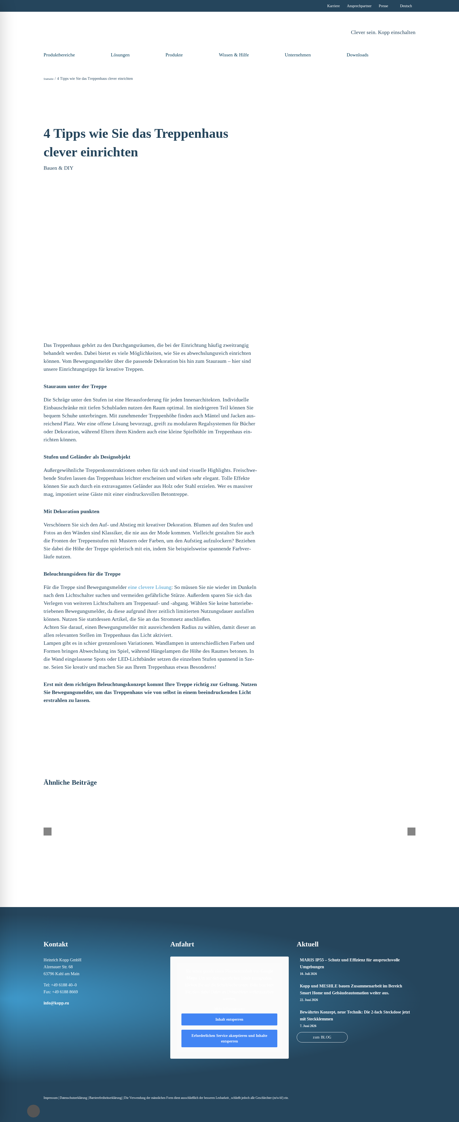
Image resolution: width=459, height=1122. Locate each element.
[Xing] (65, 1013)
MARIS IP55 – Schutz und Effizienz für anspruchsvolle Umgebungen (350, 963)
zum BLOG (322, 1037)
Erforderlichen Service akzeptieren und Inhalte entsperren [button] (229, 1038)
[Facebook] (45, 1013)
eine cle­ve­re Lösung (149, 587)
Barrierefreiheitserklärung (105, 1098)
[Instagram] (52, 1013)
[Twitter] (72, 1013)
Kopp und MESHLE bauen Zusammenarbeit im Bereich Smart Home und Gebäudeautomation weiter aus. (351, 989)
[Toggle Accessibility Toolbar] (33, 1111)
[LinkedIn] (59, 1013)
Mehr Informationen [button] (229, 1009)
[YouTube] (79, 1013)
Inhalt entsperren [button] (229, 1019)
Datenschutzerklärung (73, 1098)
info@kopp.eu (56, 1003)
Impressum (51, 1098)
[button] (406, 54)
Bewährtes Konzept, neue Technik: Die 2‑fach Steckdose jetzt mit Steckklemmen (355, 1015)
